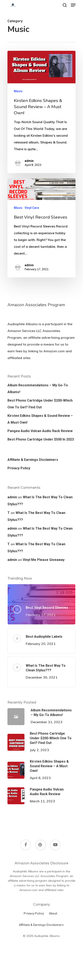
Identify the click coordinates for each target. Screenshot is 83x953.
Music (18, 91)
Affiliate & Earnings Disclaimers (32, 460)
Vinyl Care (32, 207)
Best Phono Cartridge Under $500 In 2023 (40, 439)
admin (29, 161)
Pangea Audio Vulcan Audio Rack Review (40, 431)
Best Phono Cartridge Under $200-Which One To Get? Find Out (40, 403)
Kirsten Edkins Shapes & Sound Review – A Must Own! (40, 419)
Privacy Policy (18, 468)
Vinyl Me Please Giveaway (43, 560)
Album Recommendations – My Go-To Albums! (37, 388)
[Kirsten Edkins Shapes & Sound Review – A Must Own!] (41, 112)
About (53, 913)
